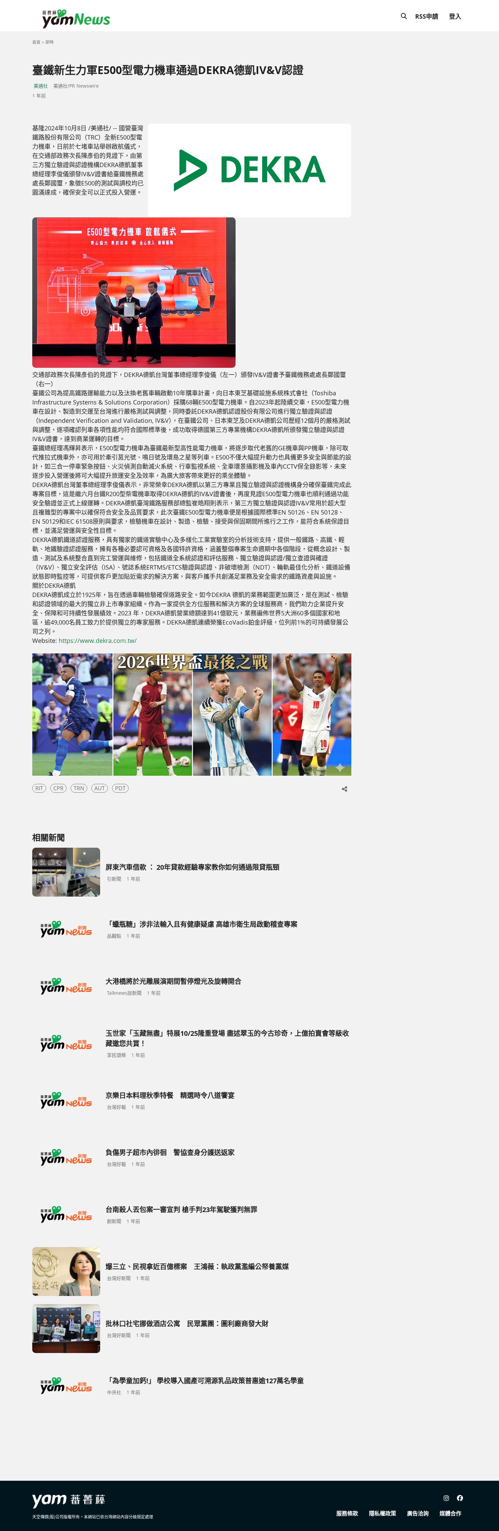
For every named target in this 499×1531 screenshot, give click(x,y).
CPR (58, 788)
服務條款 (347, 1513)
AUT (99, 788)
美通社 (41, 86)
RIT (39, 788)
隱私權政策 (382, 1513)
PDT (120, 788)
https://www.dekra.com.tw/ (98, 640)
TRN (79, 788)
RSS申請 (426, 16)
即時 (49, 42)
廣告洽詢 (418, 1513)
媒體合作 (450, 1513)
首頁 (36, 42)
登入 (455, 16)
